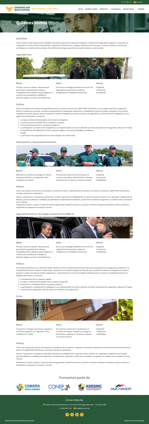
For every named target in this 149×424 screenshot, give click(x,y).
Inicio (80, 9)
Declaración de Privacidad (134, 420)
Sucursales (116, 9)
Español (139, 2)
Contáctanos (128, 9)
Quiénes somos (91, 9)
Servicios (104, 9)
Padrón (141, 9)
